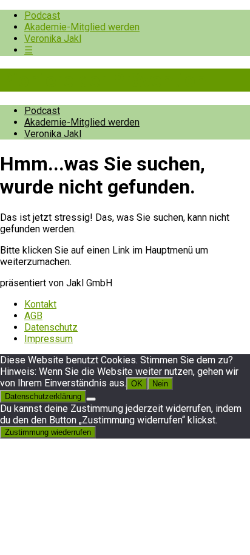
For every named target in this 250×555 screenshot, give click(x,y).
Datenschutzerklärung (43, 396)
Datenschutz (51, 327)
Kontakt (40, 304)
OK (137, 383)
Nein (160, 383)
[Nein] (91, 399)
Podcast (42, 15)
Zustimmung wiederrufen (48, 432)
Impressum (48, 339)
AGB (33, 315)
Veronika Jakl (52, 38)
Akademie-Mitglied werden (82, 27)
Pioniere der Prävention (103, 80)
